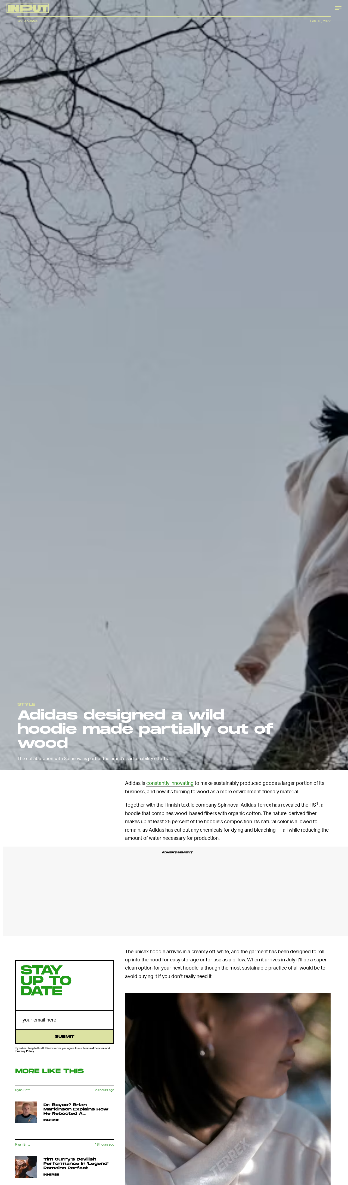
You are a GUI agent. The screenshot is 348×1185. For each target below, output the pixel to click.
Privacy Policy (24, 1050)
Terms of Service (94, 1048)
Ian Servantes (27, 21)
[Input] (28, 8)
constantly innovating (170, 783)
